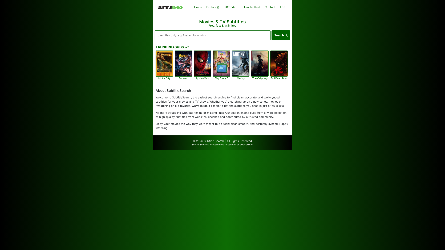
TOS (282, 7)
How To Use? (251, 7)
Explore (211, 7)
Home (198, 7)
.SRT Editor (231, 7)
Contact (270, 7)
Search (279, 35)
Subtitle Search (214, 141)
